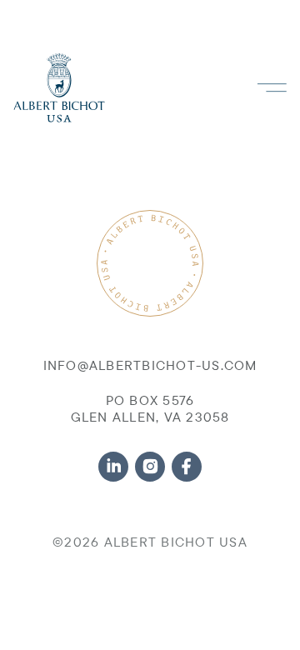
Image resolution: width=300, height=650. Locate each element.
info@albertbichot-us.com (150, 365)
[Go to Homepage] (59, 87)
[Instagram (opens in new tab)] (150, 467)
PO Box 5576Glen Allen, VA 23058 (150, 408)
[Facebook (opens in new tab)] (187, 467)
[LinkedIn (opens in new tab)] (113, 467)
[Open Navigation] (272, 87)
